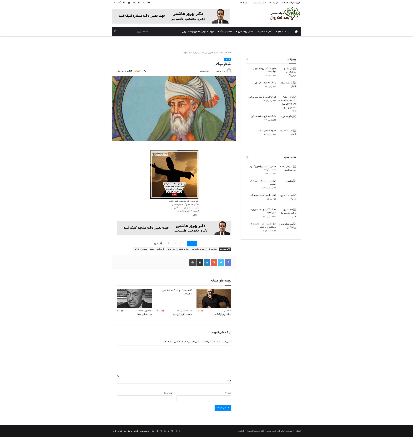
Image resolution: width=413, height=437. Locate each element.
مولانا (152, 249)
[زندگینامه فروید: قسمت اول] (287, 121)
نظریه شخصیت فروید (266, 131)
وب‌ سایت (168, 393)
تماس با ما (244, 3)
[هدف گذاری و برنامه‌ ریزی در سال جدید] (287, 214)
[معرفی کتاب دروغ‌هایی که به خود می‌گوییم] (287, 171)
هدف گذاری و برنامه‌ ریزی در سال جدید (263, 211)
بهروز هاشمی (221, 71)
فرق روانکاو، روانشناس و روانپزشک (264, 70)
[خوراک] (114, 3)
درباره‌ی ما (273, 3)
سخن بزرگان (171, 249)
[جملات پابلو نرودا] (134, 298)
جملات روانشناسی (198, 249)
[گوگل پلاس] (148, 3)
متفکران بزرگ (226, 31)
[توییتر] (138, 3)
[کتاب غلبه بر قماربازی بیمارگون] (287, 200)
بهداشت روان (283, 31)
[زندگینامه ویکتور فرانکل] (287, 87)
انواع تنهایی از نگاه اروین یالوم (262, 97)
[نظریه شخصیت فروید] (287, 135)
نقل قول (197, 52)
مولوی (144, 249)
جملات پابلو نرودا (144, 314)
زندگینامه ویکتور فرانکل (265, 83)
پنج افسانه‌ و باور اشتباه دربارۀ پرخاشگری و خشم (262, 225)
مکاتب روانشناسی (245, 31)
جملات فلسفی (184, 249)
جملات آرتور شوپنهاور (182, 314)
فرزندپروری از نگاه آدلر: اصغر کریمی (263, 182)
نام (229, 381)
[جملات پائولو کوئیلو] (213, 298)
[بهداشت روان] (285, 13)
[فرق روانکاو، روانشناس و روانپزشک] (287, 73)
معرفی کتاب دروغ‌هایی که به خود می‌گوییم (263, 168)
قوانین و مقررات (259, 3)
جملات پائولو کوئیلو (223, 314)
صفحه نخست (223, 52)
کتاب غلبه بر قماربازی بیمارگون (262, 195)
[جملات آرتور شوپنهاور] (174, 298)
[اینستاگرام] (124, 3)
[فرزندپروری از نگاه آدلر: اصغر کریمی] (287, 186)
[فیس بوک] (143, 3)
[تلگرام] (119, 3)
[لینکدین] (133, 3)
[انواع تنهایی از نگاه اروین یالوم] (287, 104)
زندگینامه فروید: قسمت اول (263, 116)
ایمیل (228, 393)
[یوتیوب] (129, 3)
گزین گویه (160, 249)
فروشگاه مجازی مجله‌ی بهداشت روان (198, 31)
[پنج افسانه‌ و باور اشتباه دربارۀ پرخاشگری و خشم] (287, 229)
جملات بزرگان (212, 249)
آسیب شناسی (265, 31)
